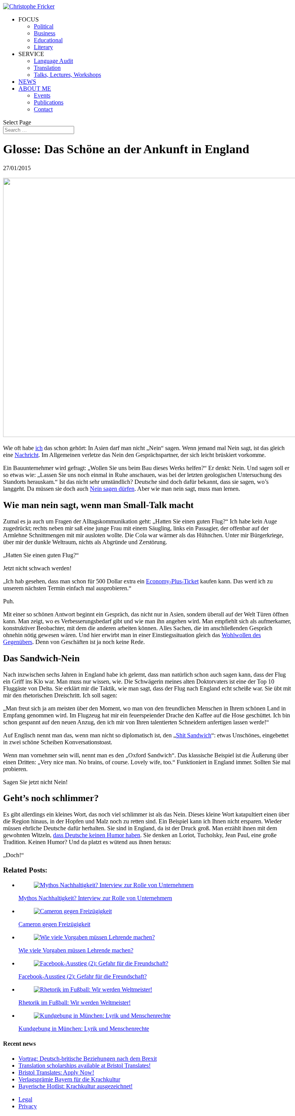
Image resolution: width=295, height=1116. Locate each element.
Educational (48, 40)
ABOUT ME (34, 88)
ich (39, 448)
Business (44, 33)
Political (43, 26)
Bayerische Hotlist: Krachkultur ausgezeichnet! (75, 1086)
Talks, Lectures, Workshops (67, 74)
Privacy (27, 1106)
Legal (25, 1099)
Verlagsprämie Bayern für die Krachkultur (69, 1079)
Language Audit (53, 61)
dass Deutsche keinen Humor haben (96, 835)
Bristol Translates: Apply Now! (56, 1072)
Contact (43, 109)
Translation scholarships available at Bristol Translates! (84, 1065)
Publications (48, 102)
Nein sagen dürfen (112, 488)
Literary (43, 47)
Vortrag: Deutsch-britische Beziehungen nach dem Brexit (87, 1058)
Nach (21, 455)
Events (42, 95)
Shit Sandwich (193, 735)
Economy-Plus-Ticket (172, 581)
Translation (47, 68)
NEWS (27, 81)
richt (33, 455)
